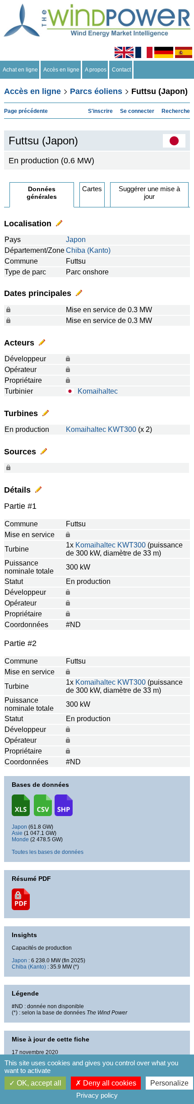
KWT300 (122, 429)
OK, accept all (38, 1083)
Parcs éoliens (96, 91)
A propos (95, 70)
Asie (17, 833)
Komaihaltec (98, 391)
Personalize (169, 1083)
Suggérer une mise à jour (149, 192)
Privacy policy (97, 1095)
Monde (20, 839)
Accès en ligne (61, 70)
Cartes (92, 189)
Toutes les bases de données (47, 852)
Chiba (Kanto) (88, 250)
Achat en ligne (20, 70)
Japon (76, 239)
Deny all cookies (108, 1083)
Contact (121, 70)
